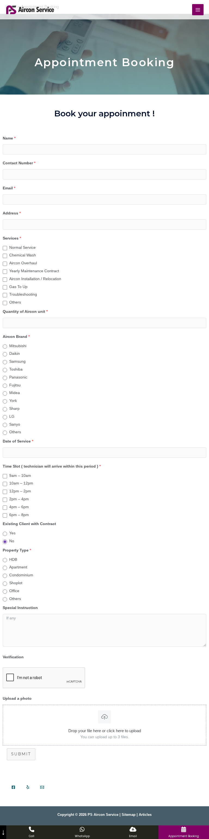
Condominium (21, 575)
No (11, 541)
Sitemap (129, 815)
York (13, 400)
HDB (13, 559)
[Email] (42, 787)
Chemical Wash (22, 255)
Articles (145, 815)
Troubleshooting (23, 294)
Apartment (18, 567)
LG (11, 416)
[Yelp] (28, 787)
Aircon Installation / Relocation (35, 279)
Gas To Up (18, 286)
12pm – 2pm (20, 491)
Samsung (17, 361)
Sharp (14, 408)
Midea (14, 392)
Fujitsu (15, 385)
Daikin (14, 353)
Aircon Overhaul (23, 263)
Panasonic (18, 377)
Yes (12, 533)
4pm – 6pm (19, 507)
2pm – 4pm (19, 499)
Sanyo (14, 424)
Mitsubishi (17, 346)
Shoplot (15, 583)
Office (14, 591)
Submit (21, 754)
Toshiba (16, 369)
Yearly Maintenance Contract (34, 271)
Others (15, 302)
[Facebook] (13, 787)
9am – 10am (20, 475)
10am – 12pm (21, 483)
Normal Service (22, 247)
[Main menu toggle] (198, 10)
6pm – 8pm (19, 515)
